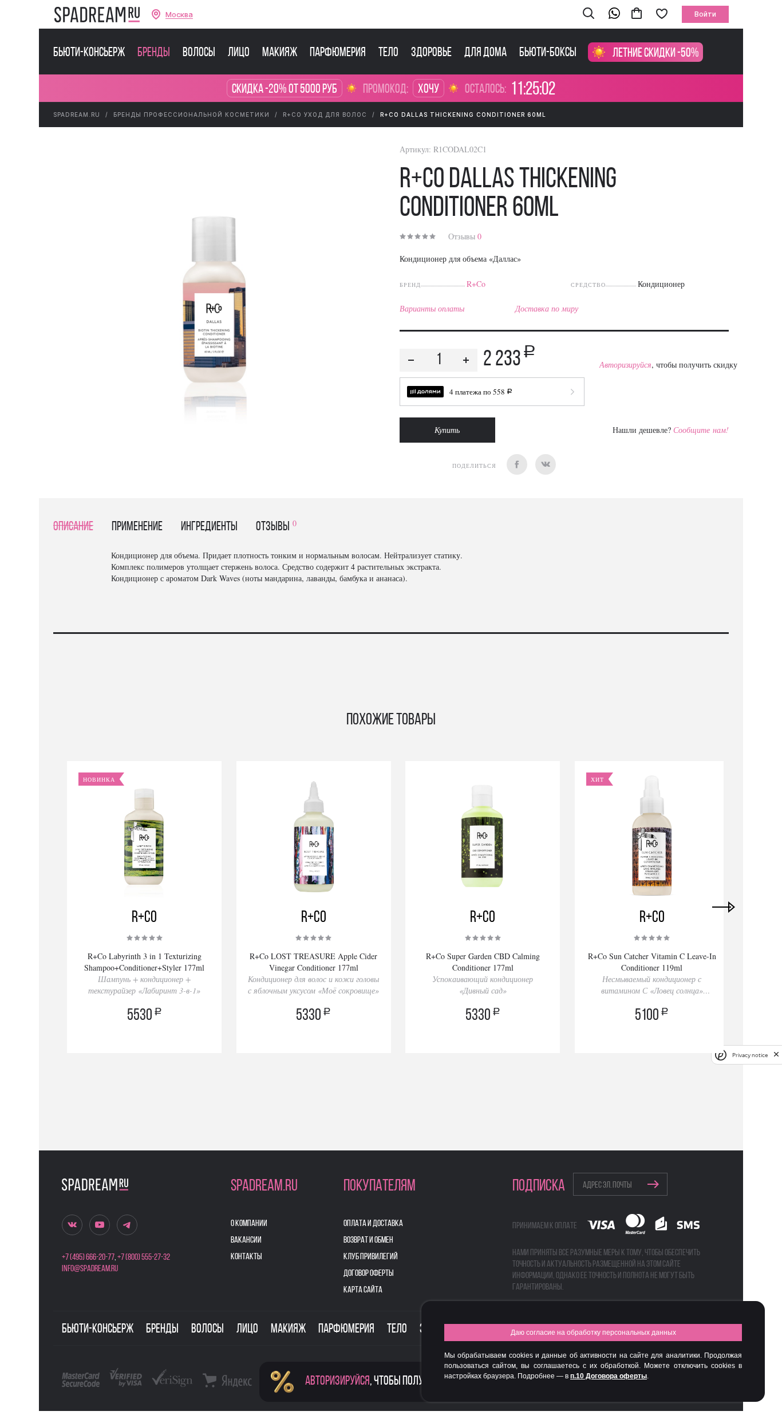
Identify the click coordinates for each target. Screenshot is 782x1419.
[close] (776, 1055)
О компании (249, 1223)
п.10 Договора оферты (608, 1376)
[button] (588, 14)
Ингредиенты (209, 527)
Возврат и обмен (368, 1240)
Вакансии (246, 1240)
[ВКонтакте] (545, 464)
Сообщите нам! (701, 429)
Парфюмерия (338, 53)
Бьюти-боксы (547, 53)
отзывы (276, 527)
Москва (179, 14)
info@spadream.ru (90, 1269)
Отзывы (464, 236)
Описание (73, 527)
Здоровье (431, 53)
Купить (447, 429)
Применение (137, 527)
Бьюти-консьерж (89, 53)
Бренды (153, 53)
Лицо (239, 53)
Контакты (246, 1257)
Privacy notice (750, 1054)
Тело (388, 53)
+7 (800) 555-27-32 (143, 1257)
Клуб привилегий (370, 1257)
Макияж (279, 53)
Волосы (199, 53)
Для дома (485, 53)
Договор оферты (368, 1273)
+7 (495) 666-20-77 (88, 1257)
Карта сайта (362, 1290)
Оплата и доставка (373, 1223)
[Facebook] (517, 464)
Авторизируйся (625, 364)
